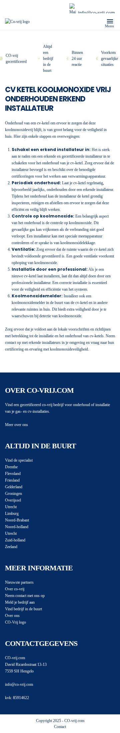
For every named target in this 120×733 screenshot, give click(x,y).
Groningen (13, 493)
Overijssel (13, 500)
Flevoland (13, 473)
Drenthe (11, 467)
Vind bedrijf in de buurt (23, 609)
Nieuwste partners (19, 582)
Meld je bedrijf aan (20, 602)
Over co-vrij (14, 589)
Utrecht (11, 507)
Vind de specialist (19, 460)
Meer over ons (16, 424)
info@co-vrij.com (96, 12)
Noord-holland (16, 526)
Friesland (12, 480)
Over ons (12, 615)
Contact (60, 726)
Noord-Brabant (17, 520)
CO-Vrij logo (15, 622)
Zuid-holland (15, 540)
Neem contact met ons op (25, 595)
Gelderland (13, 487)
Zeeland (11, 546)
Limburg (12, 513)
